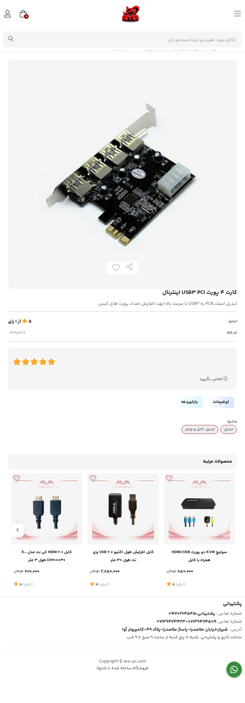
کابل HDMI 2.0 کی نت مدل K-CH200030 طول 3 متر (47, 556)
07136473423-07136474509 (186, 621)
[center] (11, 39)
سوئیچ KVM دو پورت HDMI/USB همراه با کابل (199, 556)
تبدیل (228, 429)
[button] (227, 530)
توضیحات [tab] (221, 402)
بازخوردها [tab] (189, 402)
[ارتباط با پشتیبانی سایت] (234, 670)
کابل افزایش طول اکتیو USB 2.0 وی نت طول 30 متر (123, 556)
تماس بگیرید (211, 379)
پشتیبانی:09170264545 (191, 613)
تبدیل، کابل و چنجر (200, 429)
